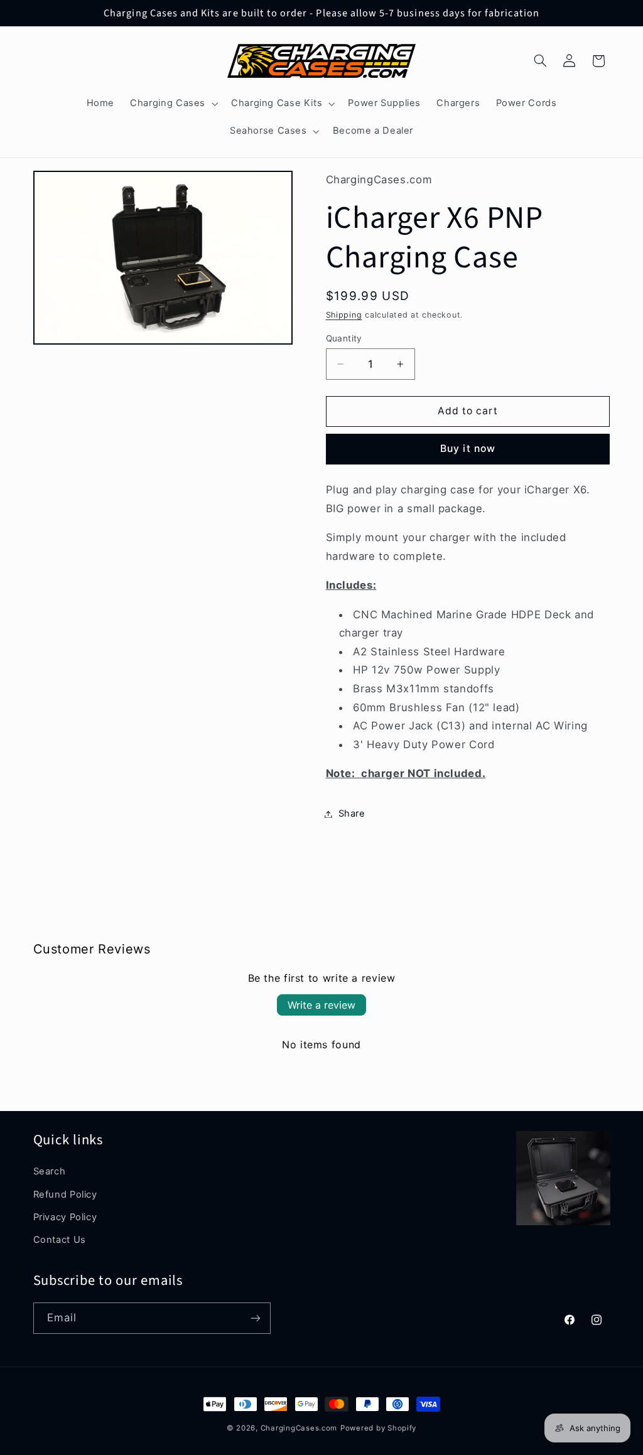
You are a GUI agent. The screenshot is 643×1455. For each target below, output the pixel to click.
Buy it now (467, 448)
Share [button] (351, 813)
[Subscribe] (254, 1317)
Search (49, 1171)
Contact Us (59, 1239)
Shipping (344, 314)
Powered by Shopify (378, 1428)
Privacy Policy (65, 1217)
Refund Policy (65, 1194)
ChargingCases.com (299, 1428)
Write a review (321, 1005)
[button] (173, 103)
